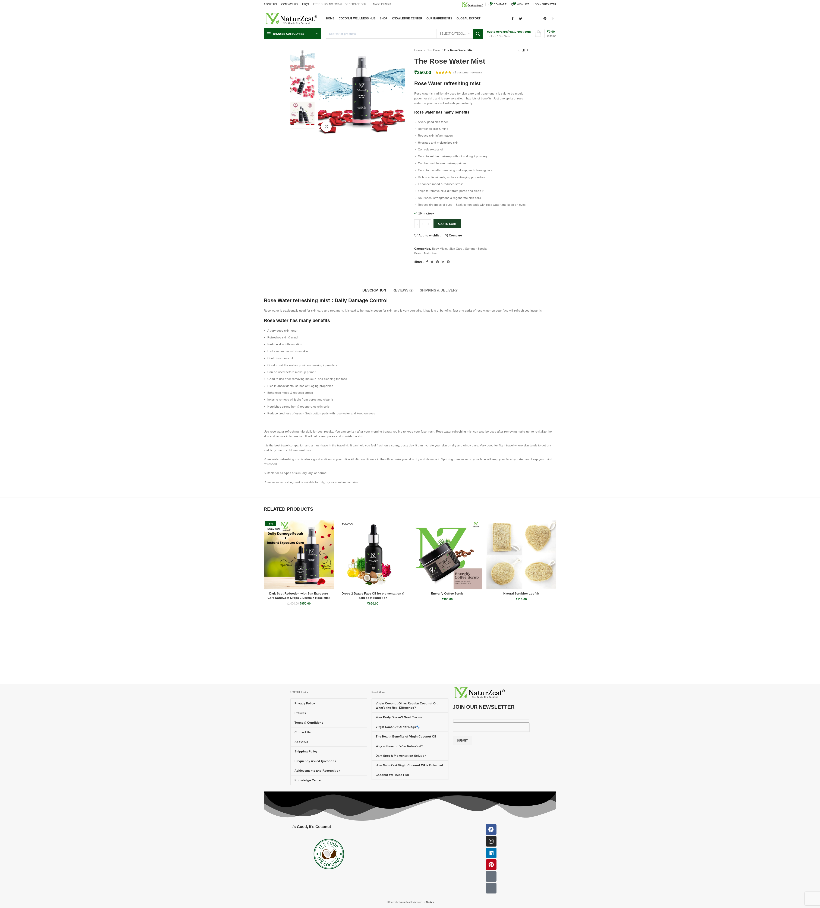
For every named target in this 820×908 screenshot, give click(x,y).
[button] (479, 536)
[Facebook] (491, 829)
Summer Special (476, 248)
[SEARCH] (478, 34)
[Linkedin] (491, 853)
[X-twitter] (491, 888)
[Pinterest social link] (545, 18)
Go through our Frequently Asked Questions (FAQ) (446, 644)
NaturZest (431, 253)
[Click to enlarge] (326, 126)
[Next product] (527, 50)
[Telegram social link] (448, 262)
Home (418, 50)
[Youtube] (491, 876)
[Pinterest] (491, 864)
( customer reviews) (467, 72)
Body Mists (439, 248)
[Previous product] (519, 50)
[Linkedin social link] (553, 18)
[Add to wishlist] (330, 526)
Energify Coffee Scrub (447, 593)
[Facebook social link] (512, 18)
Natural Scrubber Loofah (521, 593)
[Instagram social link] (529, 18)
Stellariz (430, 902)
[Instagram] (491, 841)
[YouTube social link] (537, 18)
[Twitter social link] (520, 18)
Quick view (330, 546)
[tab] (374, 288)
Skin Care (433, 50)
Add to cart (447, 224)
